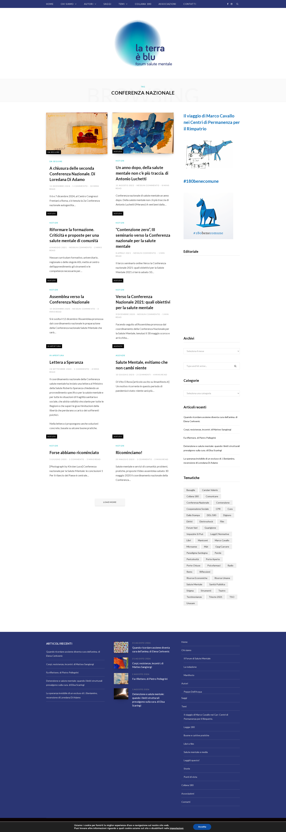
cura (230, 508)
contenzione (223, 502)
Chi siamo (67, 4)
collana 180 (193, 496)
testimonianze (194, 596)
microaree (192, 546)
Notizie (118, 151)
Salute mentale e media (196, 752)
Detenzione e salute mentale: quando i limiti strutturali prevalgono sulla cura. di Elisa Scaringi (148, 700)
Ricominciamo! (129, 452)
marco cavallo (222, 540)
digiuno (227, 515)
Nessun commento (148, 185)
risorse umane (222, 578)
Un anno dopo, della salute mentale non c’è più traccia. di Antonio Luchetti (142, 173)
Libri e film (189, 743)
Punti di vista (190, 776)
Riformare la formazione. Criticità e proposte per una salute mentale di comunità (74, 235)
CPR (218, 508)
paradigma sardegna (197, 552)
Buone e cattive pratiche (196, 735)
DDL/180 (211, 515)
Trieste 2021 (215, 596)
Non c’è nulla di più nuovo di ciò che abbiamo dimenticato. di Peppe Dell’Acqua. (212, 312)
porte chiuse (193, 565)
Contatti (189, 4)
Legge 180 (189, 727)
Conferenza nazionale (198, 502)
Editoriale (211, 301)
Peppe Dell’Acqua (193, 691)
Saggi (107, 4)
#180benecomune (201, 181)
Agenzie (118, 346)
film (222, 521)
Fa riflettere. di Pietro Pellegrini (200, 437)
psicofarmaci (213, 565)
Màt (206, 546)
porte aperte (213, 559)
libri (189, 540)
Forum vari (192, 527)
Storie (187, 768)
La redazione (190, 666)
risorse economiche (197, 578)
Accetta (202, 826)
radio (230, 565)
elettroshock (206, 521)
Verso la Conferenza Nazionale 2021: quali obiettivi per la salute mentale (143, 302)
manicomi (203, 540)
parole (218, 552)
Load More (110, 502)
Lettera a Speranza (66, 362)
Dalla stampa (193, 515)
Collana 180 (143, 4)
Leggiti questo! (192, 760)
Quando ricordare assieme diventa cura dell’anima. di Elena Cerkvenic (151, 649)
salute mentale (194, 584)
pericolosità (193, 559)
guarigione (210, 527)
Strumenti (206, 590)
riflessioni (204, 571)
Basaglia (191, 490)
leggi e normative (219, 534)
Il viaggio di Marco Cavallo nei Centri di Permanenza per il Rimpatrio (212, 122)
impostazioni (176, 828)
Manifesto (189, 675)
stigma (190, 590)
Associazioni (167, 4)
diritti (189, 521)
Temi (122, 4)
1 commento (80, 186)
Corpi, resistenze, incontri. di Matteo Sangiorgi (207, 429)
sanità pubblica (217, 584)
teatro (221, 590)
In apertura (54, 346)
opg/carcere (222, 546)
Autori (88, 4)
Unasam (191, 603)
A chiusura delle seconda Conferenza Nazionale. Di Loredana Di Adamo (72, 174)
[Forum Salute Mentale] (143, 43)
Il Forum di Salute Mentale (197, 658)
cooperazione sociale (198, 508)
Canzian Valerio (210, 490)
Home (49, 4)
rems (189, 571)
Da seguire (54, 152)
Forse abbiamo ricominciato (74, 452)
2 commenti (144, 374)
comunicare (212, 496)
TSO (231, 596)
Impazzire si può (195, 534)
